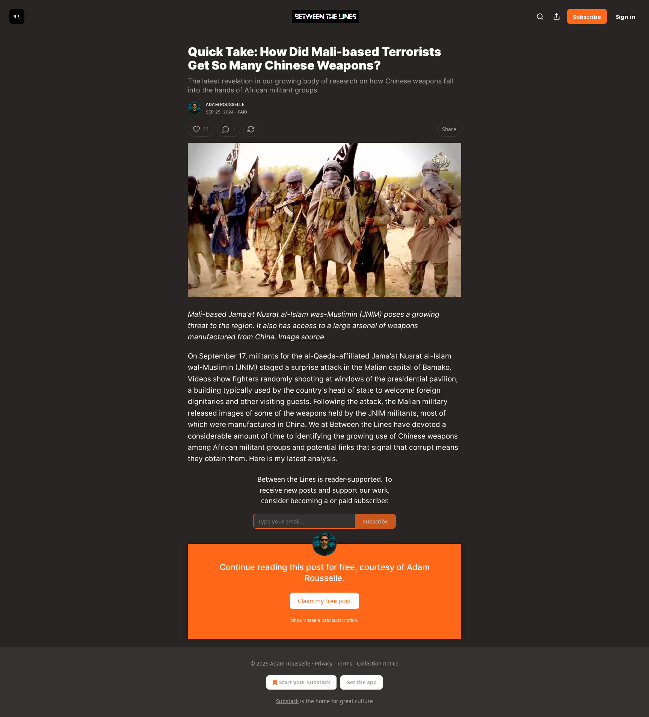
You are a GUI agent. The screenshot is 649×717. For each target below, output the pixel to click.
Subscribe (587, 16)
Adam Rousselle (225, 104)
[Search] (540, 16)
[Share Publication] (556, 16)
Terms (344, 663)
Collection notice (377, 663)
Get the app (361, 682)
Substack (287, 701)
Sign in (625, 16)
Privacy (323, 663)
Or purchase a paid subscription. (324, 620)
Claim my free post (324, 601)
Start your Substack (305, 682)
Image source (301, 337)
